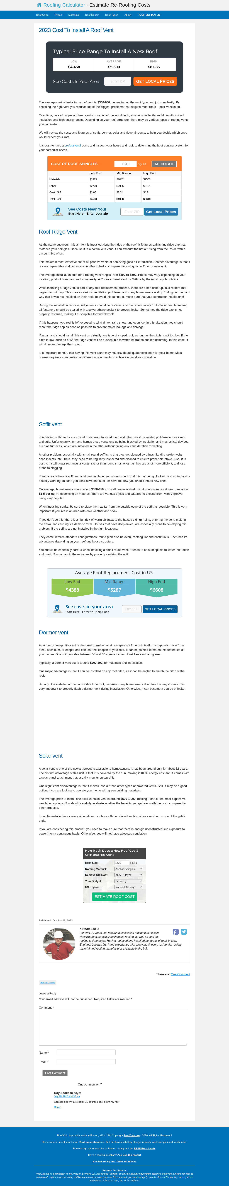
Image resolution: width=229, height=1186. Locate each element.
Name (44, 1052)
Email (43, 1062)
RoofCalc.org (132, 1135)
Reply (57, 1107)
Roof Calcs (42, 14)
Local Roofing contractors (87, 1142)
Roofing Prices (47, 982)
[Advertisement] (114, 392)
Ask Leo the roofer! (129, 1154)
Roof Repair (92, 14)
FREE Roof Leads (144, 1148)
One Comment (180, 974)
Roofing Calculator (64, 5)
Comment (46, 1007)
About (128, 14)
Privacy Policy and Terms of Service (114, 1161)
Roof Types (111, 14)
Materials (73, 14)
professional (73, 145)
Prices (58, 14)
